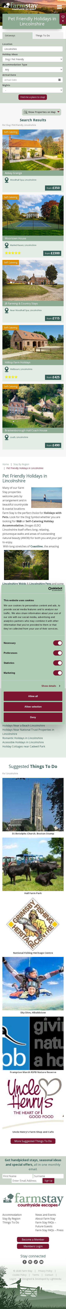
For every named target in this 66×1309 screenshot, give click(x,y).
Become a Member (33, 1239)
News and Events (45, 1215)
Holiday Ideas (10, 54)
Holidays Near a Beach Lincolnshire (23, 725)
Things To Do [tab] (43, 35)
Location (7, 44)
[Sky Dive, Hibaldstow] (33, 983)
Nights (6, 85)
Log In (13, 1278)
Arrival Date (9, 74)
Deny (33, 717)
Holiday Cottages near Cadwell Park (23, 746)
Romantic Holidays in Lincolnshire (22, 738)
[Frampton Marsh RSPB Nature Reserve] (33, 1043)
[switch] (57, 653)
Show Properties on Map (42, 112)
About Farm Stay (45, 1218)
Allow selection (33, 706)
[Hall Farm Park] (33, 864)
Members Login (33, 1246)
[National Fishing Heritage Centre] (33, 924)
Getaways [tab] (10, 35)
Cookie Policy (19, 1274)
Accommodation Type (14, 64)
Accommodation (12, 1215)
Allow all (33, 696)
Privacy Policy (45, 1270)
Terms (35, 1274)
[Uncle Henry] (33, 1103)
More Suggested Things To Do (33, 1141)
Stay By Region (21, 464)
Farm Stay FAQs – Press (49, 1230)
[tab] (41, 112)
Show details (48, 685)
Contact (49, 1274)
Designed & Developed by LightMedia (41, 1278)
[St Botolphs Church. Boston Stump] (33, 804)
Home (5, 464)
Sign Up (48, 1180)
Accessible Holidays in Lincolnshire (23, 742)
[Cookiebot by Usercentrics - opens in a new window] (48, 589)
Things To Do (10, 1222)
